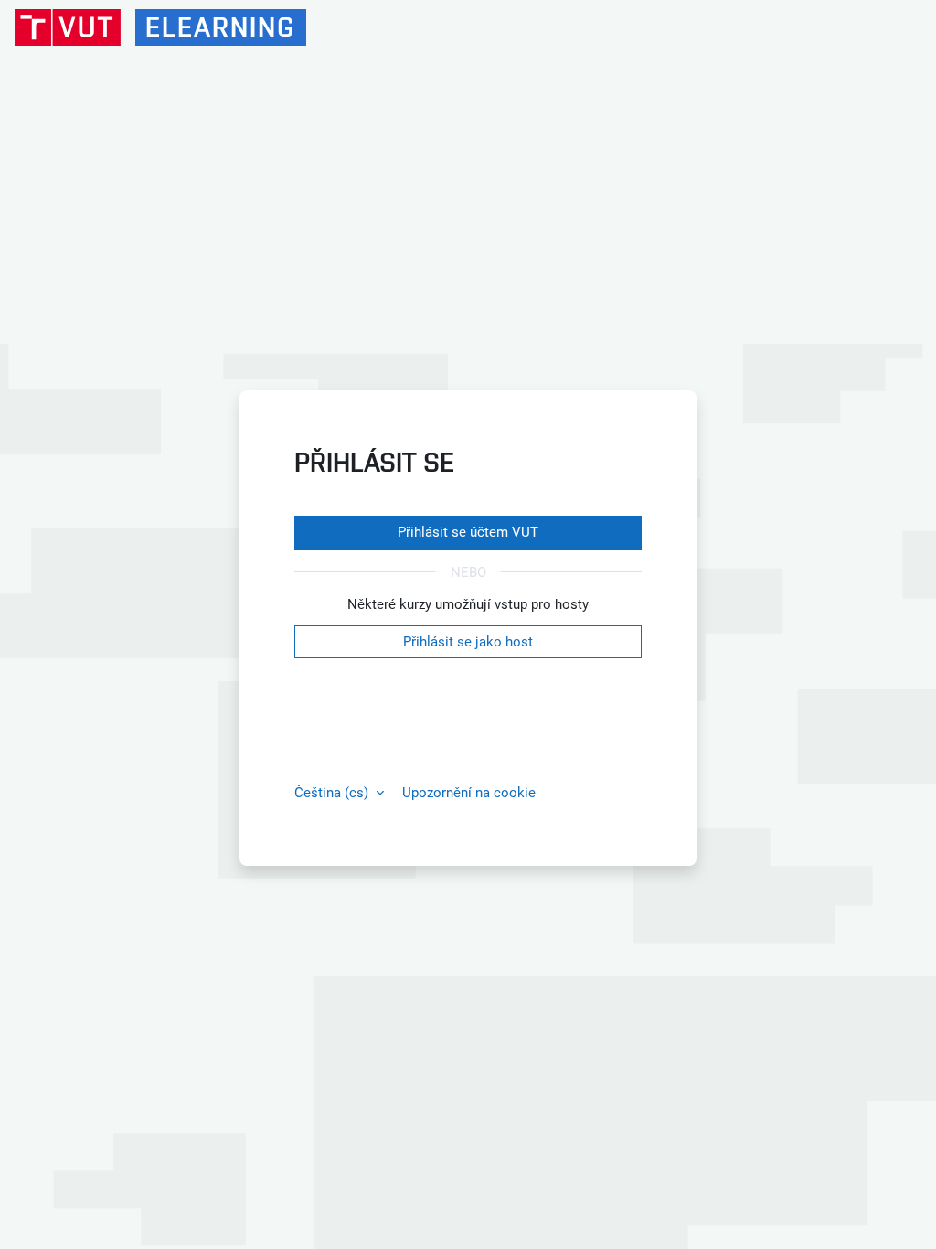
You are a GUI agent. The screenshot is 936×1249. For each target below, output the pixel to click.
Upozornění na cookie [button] (469, 793)
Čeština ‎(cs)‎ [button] (333, 793)
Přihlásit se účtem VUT (468, 532)
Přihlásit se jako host (468, 642)
